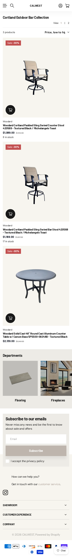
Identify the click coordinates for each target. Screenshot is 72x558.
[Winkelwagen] (67, 5)
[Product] (36, 78)
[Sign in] (60, 5)
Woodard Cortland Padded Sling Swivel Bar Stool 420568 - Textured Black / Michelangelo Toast (35, 231)
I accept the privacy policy (27, 461)
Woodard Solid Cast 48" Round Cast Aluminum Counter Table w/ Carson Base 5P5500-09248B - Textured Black (35, 335)
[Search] (12, 5)
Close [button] (36, 505)
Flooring (20, 400)
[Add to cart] (10, 110)
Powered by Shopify (47, 534)
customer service (49, 484)
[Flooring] (20, 378)
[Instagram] (5, 492)
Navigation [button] (5, 5)
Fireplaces (58, 400)
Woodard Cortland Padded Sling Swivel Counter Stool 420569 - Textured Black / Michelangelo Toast (33, 126)
